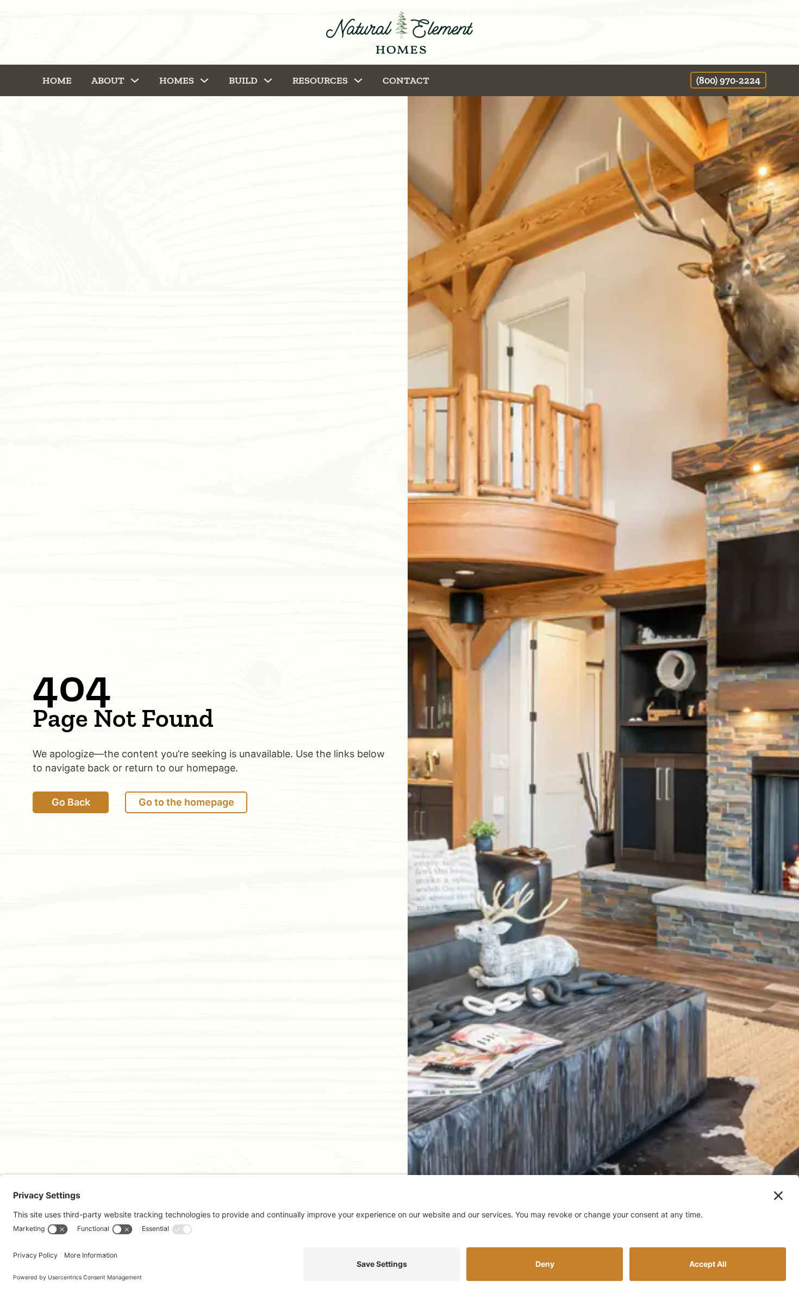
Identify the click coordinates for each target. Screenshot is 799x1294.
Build (243, 80)
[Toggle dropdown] (135, 80)
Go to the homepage (186, 802)
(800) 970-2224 (728, 80)
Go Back (71, 802)
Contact (406, 80)
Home (57, 80)
